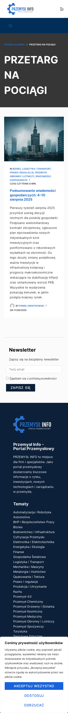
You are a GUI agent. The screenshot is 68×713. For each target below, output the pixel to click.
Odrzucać (34, 705)
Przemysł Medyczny (27, 616)
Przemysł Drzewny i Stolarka (33, 606)
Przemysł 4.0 (22, 596)
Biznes (17, 168)
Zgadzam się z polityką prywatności (33, 378)
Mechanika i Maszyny (28, 567)
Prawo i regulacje (22, 172)
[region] (34, 675)
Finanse (18, 552)
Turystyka (20, 631)
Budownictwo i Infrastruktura (34, 532)
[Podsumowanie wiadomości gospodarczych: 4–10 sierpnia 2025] (34, 139)
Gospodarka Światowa (29, 557)
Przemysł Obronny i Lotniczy (33, 621)
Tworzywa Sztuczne (27, 636)
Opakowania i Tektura (28, 577)
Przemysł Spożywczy (28, 626)
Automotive (21, 517)
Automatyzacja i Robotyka (32, 512)
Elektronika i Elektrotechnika (33, 542)
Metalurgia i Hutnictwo (29, 572)
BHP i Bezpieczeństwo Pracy (33, 522)
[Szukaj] (10, 25)
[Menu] (62, 9)
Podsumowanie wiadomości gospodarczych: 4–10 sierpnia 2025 (33, 195)
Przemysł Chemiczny (28, 601)
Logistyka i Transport (36, 168)
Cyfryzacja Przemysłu (28, 537)
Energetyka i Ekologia (29, 547)
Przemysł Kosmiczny (27, 611)
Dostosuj (34, 696)
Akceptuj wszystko (34, 686)
